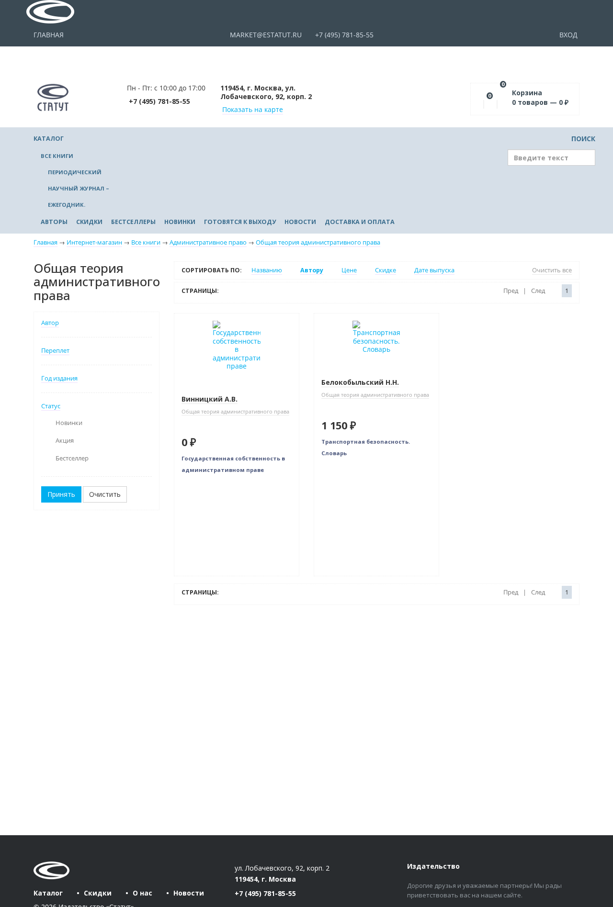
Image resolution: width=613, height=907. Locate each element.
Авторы (54, 222)
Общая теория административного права (318, 242)
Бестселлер (72, 458)
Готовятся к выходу (240, 222)
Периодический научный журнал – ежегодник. (78, 188)
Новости (300, 222)
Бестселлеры (133, 222)
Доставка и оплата (360, 222)
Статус (50, 406)
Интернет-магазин (94, 242)
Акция (65, 441)
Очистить (105, 494)
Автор (50, 323)
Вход (569, 34)
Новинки (179, 222)
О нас (142, 892)
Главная (49, 34)
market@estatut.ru (265, 34)
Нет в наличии (206, 320)
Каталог (49, 138)
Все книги (57, 155)
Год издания (59, 378)
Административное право (208, 242)
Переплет (55, 351)
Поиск (582, 138)
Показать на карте (252, 109)
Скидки (89, 222)
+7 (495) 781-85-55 (343, 34)
